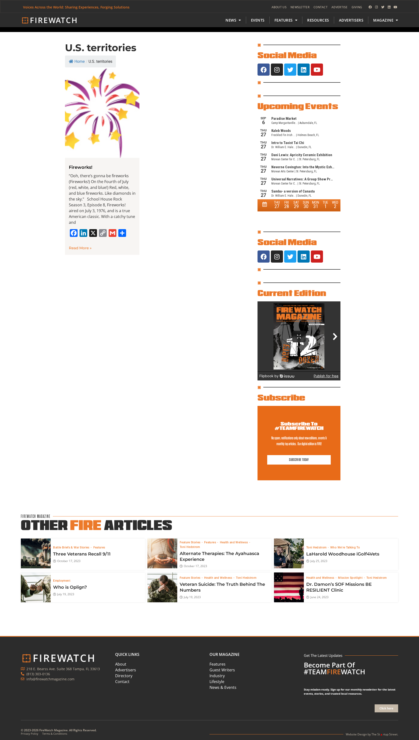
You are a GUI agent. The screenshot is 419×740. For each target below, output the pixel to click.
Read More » (80, 248)
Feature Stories (190, 542)
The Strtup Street (384, 734)
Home (79, 61)
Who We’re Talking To (345, 547)
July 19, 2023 (65, 594)
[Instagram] (376, 7)
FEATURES (283, 20)
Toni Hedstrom (190, 547)
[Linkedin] (389, 7)
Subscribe (281, 397)
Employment (61, 580)
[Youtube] (395, 7)
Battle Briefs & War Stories (71, 547)
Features (99, 547)
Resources (318, 20)
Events (258, 20)
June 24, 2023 (319, 597)
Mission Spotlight (350, 577)
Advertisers (351, 20)
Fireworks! (80, 167)
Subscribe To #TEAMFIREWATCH (298, 426)
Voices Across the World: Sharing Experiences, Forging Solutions (76, 7)
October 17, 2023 (69, 561)
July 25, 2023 (318, 561)
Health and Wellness (234, 542)
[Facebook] (370, 7)
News (231, 20)
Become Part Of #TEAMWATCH (334, 668)
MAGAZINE (383, 20)
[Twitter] (383, 7)
